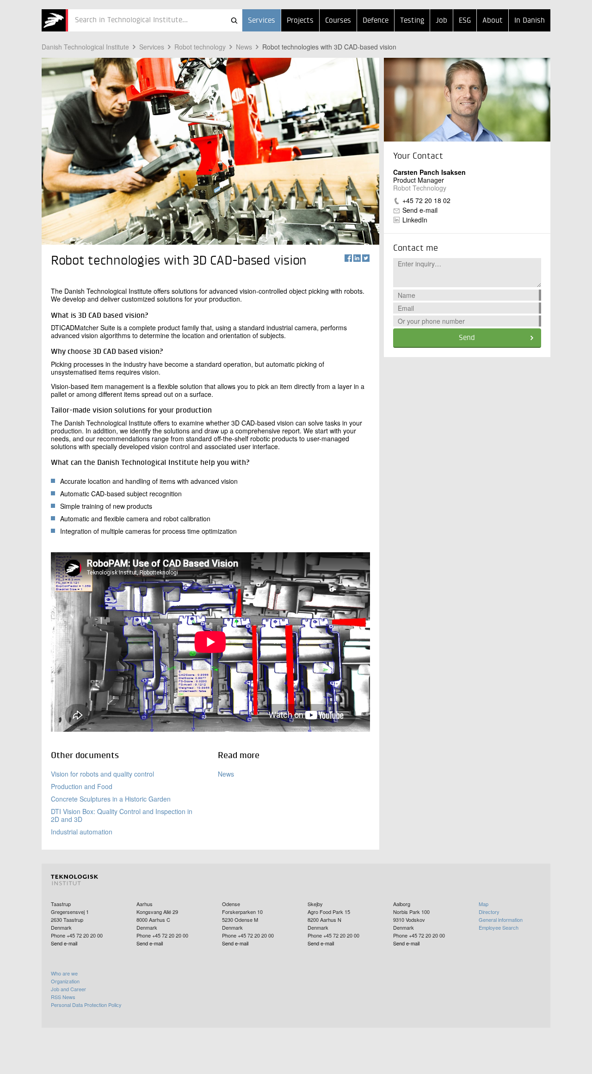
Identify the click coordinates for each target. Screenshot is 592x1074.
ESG (465, 21)
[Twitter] (366, 258)
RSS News (63, 996)
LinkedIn (414, 219)
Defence (375, 21)
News (244, 46)
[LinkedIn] (357, 258)
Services (261, 21)
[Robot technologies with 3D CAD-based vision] (55, 20)
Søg (234, 20)
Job (441, 21)
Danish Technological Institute (85, 46)
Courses (338, 21)
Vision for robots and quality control (102, 773)
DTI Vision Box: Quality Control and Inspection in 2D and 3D (121, 815)
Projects (300, 21)
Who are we (64, 973)
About (492, 21)
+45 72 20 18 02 (426, 200)
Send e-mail (420, 210)
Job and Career (68, 989)
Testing (412, 21)
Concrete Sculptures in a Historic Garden (111, 798)
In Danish (529, 21)
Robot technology (200, 46)
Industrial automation (81, 831)
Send (467, 338)
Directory (489, 911)
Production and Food (81, 786)
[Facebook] (348, 258)
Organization (65, 981)
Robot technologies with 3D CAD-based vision (329, 46)
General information (501, 919)
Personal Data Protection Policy (86, 1004)
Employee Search (498, 927)
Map (483, 903)
